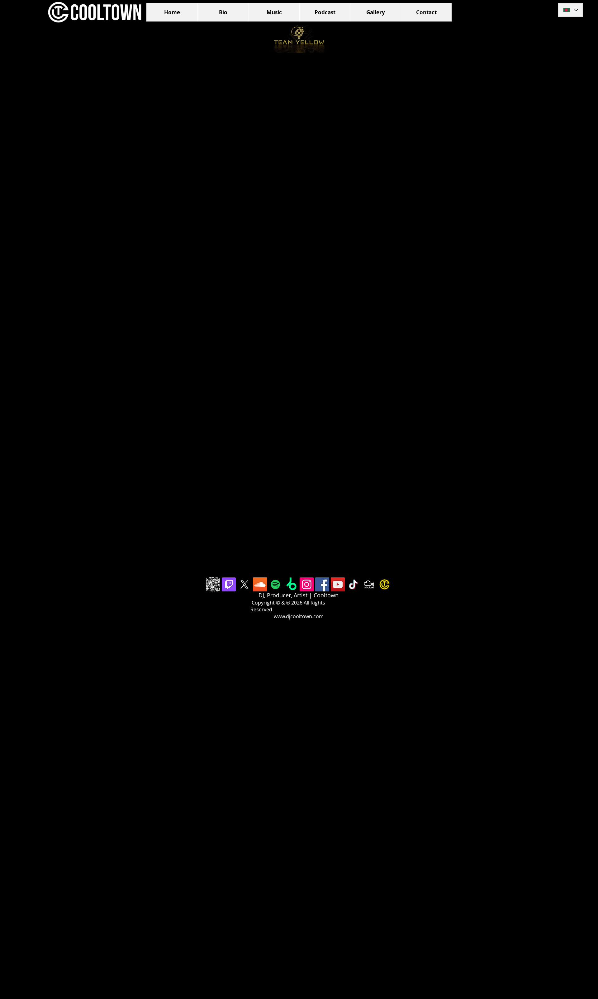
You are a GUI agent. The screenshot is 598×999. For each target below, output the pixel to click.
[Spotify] (275, 584)
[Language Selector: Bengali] (570, 10)
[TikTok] (353, 584)
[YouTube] (338, 584)
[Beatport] (291, 584)
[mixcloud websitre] (369, 584)
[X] (244, 584)
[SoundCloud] (260, 584)
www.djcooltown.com (299, 616)
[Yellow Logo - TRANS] (384, 584)
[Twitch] (229, 584)
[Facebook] (322, 584)
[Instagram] (307, 584)
